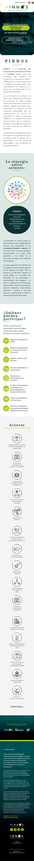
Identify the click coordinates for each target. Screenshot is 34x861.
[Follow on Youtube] (18, 829)
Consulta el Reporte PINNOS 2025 (14, 40)
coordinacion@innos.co (13, 816)
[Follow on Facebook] (11, 829)
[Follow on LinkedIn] (22, 829)
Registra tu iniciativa (20, 2)
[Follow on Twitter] (15, 829)
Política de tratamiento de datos (10, 817)
